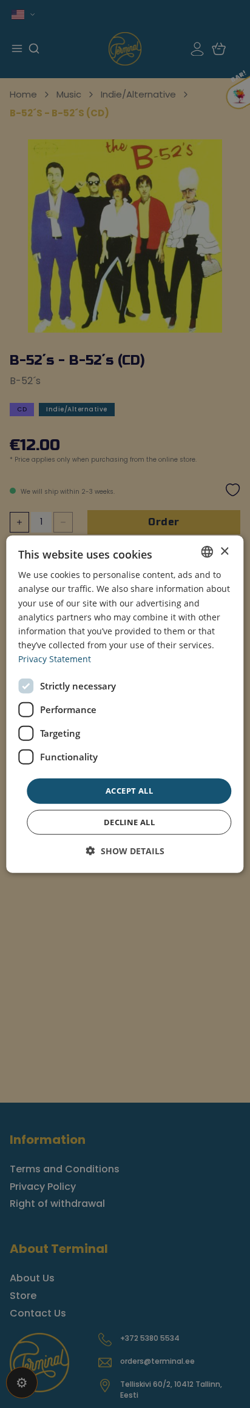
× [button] (224, 551)
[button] (125, 850)
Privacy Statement (54, 659)
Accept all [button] (129, 790)
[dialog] (124, 704)
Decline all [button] (129, 821)
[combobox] (207, 552)
